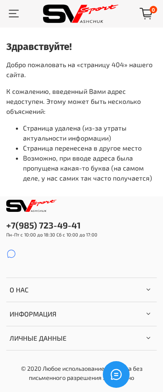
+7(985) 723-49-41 (43, 225)
